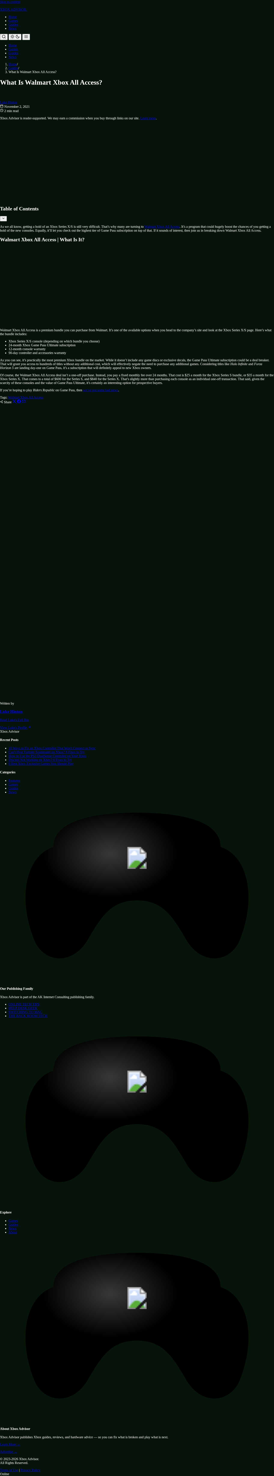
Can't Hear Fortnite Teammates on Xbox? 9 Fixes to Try (47, 752)
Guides (13, 24)
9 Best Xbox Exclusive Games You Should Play (41, 763)
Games (13, 20)
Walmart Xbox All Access (162, 226)
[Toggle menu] (26, 37)
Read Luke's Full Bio (14, 720)
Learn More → (10, 1444)
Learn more (148, 118)
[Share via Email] (24, 402)
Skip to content (10, 2)
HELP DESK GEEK (23, 1008)
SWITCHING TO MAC (25, 1012)
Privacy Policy (30, 1470)
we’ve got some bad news (100, 390)
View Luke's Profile (14, 727)
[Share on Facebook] (19, 402)
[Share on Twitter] (14, 402)
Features (14, 780)
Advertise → (8, 1452)
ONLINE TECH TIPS (24, 1004)
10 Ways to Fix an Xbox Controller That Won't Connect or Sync (52, 748)
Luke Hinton (8, 102)
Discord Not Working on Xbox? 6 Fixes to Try (40, 760)
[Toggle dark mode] (15, 37)
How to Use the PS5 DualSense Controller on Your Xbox (47, 756)
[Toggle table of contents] (3, 218)
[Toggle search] (4, 37)
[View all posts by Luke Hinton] (10, 699)
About (13, 1232)
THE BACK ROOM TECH (28, 1016)
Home (13, 17)
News (12, 28)
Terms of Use (9, 1470)
